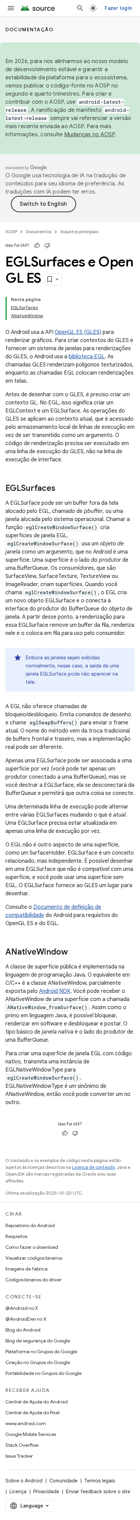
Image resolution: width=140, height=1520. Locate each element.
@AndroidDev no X (26, 1319)
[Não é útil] (47, 245)
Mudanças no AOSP (89, 134)
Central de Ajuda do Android (36, 1402)
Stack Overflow (22, 1445)
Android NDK (54, 991)
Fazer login (118, 8)
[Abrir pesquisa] (80, 8)
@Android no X (21, 1308)
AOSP (11, 232)
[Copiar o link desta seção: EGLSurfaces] (62, 489)
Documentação (29, 29)
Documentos (38, 232)
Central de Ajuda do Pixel (32, 1412)
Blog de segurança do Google (37, 1341)
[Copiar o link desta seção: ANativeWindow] (75, 952)
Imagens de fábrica (26, 1269)
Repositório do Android (30, 1225)
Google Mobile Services (30, 1434)
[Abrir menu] (11, 8)
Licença (18, 1491)
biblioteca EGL (87, 356)
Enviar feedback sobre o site (98, 1491)
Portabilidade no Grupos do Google (43, 1373)
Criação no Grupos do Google (37, 1362)
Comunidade (63, 1480)
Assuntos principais (79, 232)
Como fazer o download (31, 1247)
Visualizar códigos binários (33, 1258)
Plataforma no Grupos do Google (41, 1351)
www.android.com (25, 1423)
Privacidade (46, 1491)
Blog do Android (22, 1330)
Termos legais (99, 1480)
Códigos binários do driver (33, 1280)
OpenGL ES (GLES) (78, 332)
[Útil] (37, 245)
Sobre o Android (23, 1480)
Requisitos (16, 1236)
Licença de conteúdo (93, 1167)
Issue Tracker (19, 1456)
